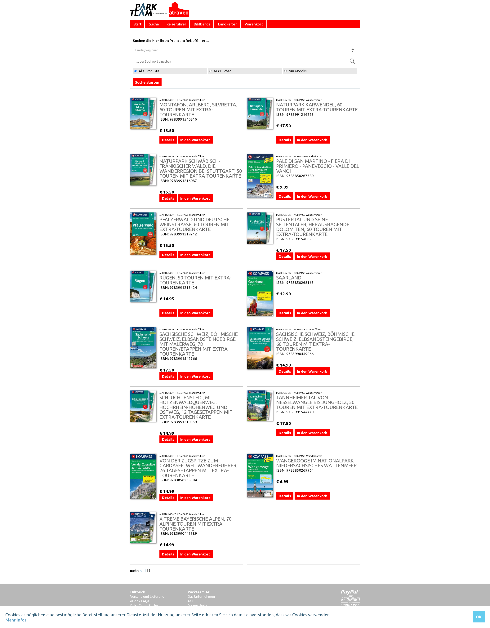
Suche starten (147, 82)
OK (479, 617)
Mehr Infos (15, 620)
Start (137, 24)
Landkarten (227, 24)
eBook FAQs (139, 601)
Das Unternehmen (201, 596)
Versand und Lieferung (147, 596)
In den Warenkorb (195, 140)
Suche (154, 24)
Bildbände (202, 24)
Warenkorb (254, 24)
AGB (191, 601)
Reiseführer (176, 24)
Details (168, 140)
